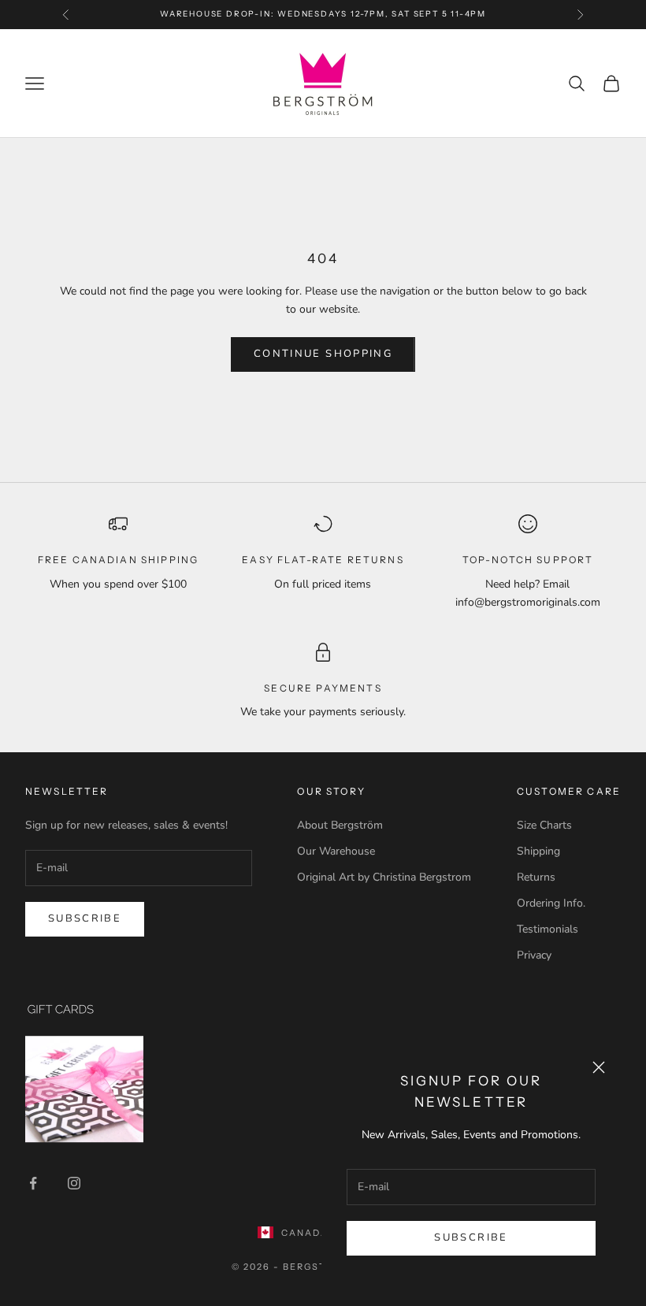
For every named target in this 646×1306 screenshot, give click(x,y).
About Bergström (340, 825)
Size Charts (544, 825)
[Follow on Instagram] (74, 1183)
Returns (536, 877)
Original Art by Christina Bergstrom (384, 877)
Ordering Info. (551, 903)
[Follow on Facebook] (33, 1183)
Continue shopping (323, 354)
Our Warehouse (336, 851)
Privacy (534, 955)
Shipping (538, 851)
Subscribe (470, 1237)
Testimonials (547, 929)
